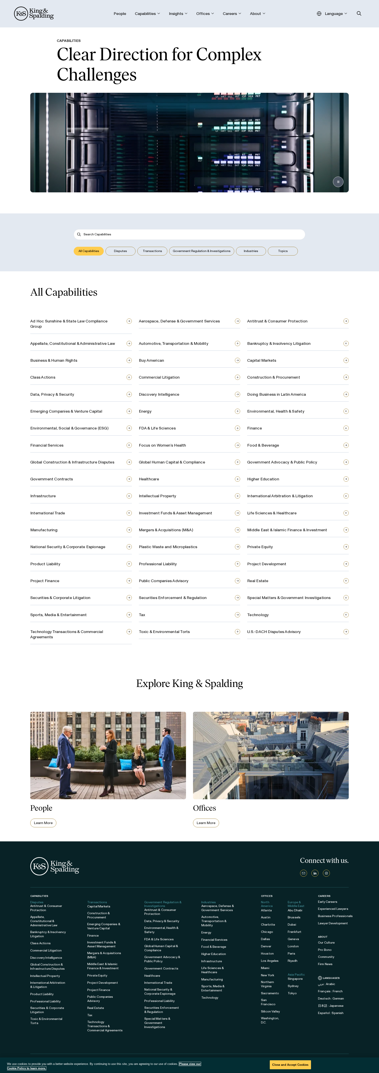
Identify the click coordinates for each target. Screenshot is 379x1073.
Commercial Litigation (159, 377)
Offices (267, 896)
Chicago (267, 932)
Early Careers (327, 902)
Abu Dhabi (295, 910)
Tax (142, 614)
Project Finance (44, 580)
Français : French (330, 991)
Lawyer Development (333, 923)
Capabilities (39, 896)
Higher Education (263, 479)
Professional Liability (158, 564)
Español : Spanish (330, 1013)
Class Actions (42, 377)
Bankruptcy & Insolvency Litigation (279, 343)
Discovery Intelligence (159, 394)
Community (326, 957)
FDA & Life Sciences (157, 428)
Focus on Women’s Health (162, 445)
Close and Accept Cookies (290, 1064)
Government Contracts (51, 479)
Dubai (292, 924)
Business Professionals (335, 916)
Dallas (265, 939)
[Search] (79, 234)
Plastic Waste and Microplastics (168, 546)
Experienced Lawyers (333, 909)
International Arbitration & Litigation (280, 496)
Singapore (295, 979)
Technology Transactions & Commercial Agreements (66, 634)
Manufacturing (43, 530)
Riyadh (292, 961)
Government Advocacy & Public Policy (282, 462)
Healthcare (149, 479)
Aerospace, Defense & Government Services (179, 321)
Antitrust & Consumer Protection (277, 321)
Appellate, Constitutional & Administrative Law (72, 343)
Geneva (293, 939)
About (323, 936)
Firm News (325, 964)
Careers (324, 896)
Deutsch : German (331, 998)
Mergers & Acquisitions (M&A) (166, 530)
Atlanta (266, 910)
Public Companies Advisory (164, 580)
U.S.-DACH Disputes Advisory (274, 631)
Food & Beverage (263, 445)
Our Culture (326, 942)
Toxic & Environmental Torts (164, 631)
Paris (291, 953)
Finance (254, 428)
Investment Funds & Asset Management (175, 513)
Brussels (294, 917)
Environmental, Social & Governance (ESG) (69, 428)
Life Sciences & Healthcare (272, 513)
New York (267, 975)
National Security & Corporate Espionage (67, 546)
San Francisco (268, 1002)
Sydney (293, 986)
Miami (265, 968)
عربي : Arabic (326, 984)
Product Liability (45, 564)
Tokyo (292, 993)
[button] (89, 251)
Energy (145, 411)
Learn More (43, 823)
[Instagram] (326, 873)
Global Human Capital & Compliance (172, 462)
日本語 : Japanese (330, 1006)
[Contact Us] (303, 873)
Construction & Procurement (273, 377)
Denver (266, 946)
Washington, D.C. (270, 1020)
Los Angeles (270, 961)
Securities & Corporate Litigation (60, 597)
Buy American (151, 360)
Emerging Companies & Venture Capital (66, 411)
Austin (265, 917)
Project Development (266, 564)
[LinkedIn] (314, 873)
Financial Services (46, 445)
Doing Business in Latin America (276, 394)
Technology (258, 614)
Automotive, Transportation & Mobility (173, 343)
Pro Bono (325, 950)
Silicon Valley (270, 1011)
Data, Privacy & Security (52, 394)
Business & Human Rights (53, 360)
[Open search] (359, 13)
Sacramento (270, 993)
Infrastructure (43, 496)
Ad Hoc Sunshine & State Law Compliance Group (68, 324)
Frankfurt (294, 932)
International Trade (47, 513)
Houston (267, 953)
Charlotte (268, 924)
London (293, 946)
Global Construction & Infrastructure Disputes (72, 462)
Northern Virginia (267, 984)
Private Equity (260, 546)
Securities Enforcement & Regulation (173, 597)
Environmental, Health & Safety (275, 411)
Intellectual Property (157, 496)
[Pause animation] (338, 182)
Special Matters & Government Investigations (289, 597)
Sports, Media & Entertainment (58, 614)
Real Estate (257, 580)
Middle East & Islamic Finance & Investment (287, 530)
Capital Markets (261, 360)
